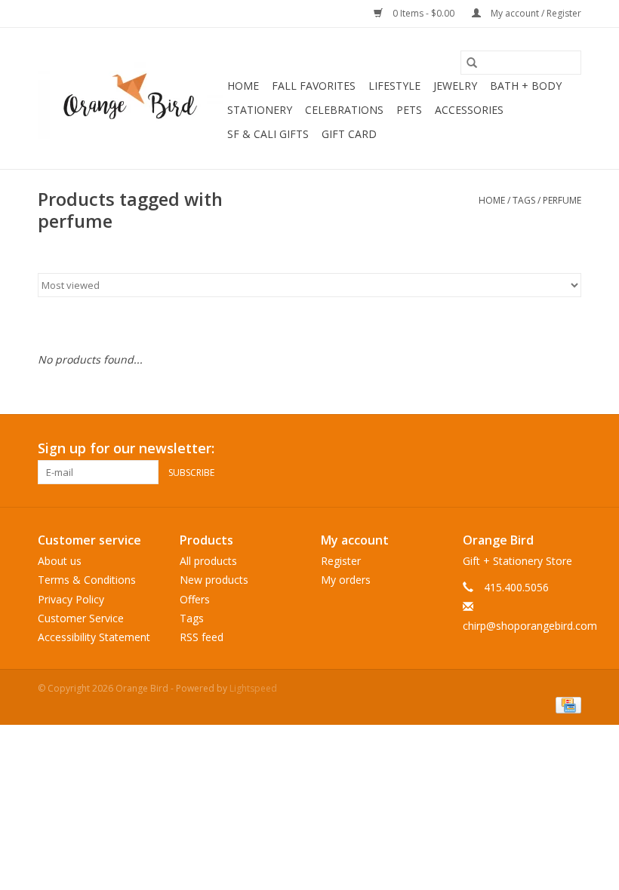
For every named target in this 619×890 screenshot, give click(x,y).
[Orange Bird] (130, 99)
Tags (524, 200)
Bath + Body (526, 85)
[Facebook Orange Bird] (542, 449)
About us (60, 561)
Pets (409, 110)
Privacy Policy (71, 599)
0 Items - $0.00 (423, 13)
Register (341, 561)
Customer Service (81, 618)
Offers (195, 599)
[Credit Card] (565, 704)
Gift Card (349, 134)
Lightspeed (253, 688)
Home (243, 85)
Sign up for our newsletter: (126, 448)
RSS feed (201, 637)
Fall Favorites (314, 85)
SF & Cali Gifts (268, 134)
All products (208, 561)
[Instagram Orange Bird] (569, 449)
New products (214, 579)
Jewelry (455, 85)
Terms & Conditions (87, 579)
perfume (562, 200)
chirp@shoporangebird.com (530, 625)
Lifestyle (394, 85)
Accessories (469, 110)
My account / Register (534, 13)
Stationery (259, 110)
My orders (346, 579)
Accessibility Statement (94, 637)
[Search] (471, 63)
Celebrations (344, 110)
